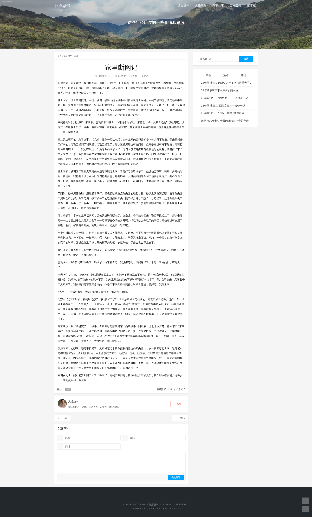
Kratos (145, 508)
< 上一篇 (62, 418)
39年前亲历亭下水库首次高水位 (219, 90)
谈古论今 (68, 55)
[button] (177, 404)
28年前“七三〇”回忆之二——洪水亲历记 (224, 98)
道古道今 (183, 5)
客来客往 (235, 5)
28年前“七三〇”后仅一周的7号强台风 (222, 113)
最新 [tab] (208, 75)
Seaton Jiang (172, 508)
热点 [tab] (225, 75)
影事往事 (218, 5)
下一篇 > (180, 418)
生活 (68, 389)
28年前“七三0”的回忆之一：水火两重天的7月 (227, 82)
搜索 (246, 58)
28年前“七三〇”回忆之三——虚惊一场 (223, 105)
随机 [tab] (243, 75)
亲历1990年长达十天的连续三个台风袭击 (225, 120)
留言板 (251, 5)
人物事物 (201, 5)
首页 (59, 55)
